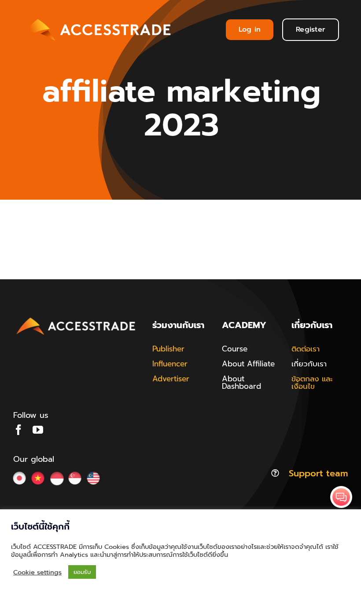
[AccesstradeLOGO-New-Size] (76, 318)
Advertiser (170, 378)
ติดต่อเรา (305, 348)
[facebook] (18, 429)
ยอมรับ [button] (82, 572)
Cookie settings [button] (37, 572)
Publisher (168, 348)
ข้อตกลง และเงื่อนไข (312, 382)
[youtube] (38, 429)
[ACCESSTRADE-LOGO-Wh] (96, 17)
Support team (318, 473)
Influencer (170, 363)
